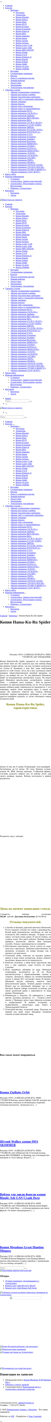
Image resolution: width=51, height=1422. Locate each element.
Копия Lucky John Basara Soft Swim (21, 1288)
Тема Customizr (35, 1416)
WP (12, 1416)
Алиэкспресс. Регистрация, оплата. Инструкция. (19, 1396)
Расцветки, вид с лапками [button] (11, 836)
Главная (3, 616)
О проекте (4, 1394)
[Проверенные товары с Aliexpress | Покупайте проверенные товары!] (11, 200)
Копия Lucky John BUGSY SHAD (20, 1286)
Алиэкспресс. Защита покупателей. (14, 1398)
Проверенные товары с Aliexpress (22, 1409)
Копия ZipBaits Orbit (15, 1092)
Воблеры (13, 616)
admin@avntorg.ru (26, 1403)
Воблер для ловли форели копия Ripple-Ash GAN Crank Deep (23, 1196)
